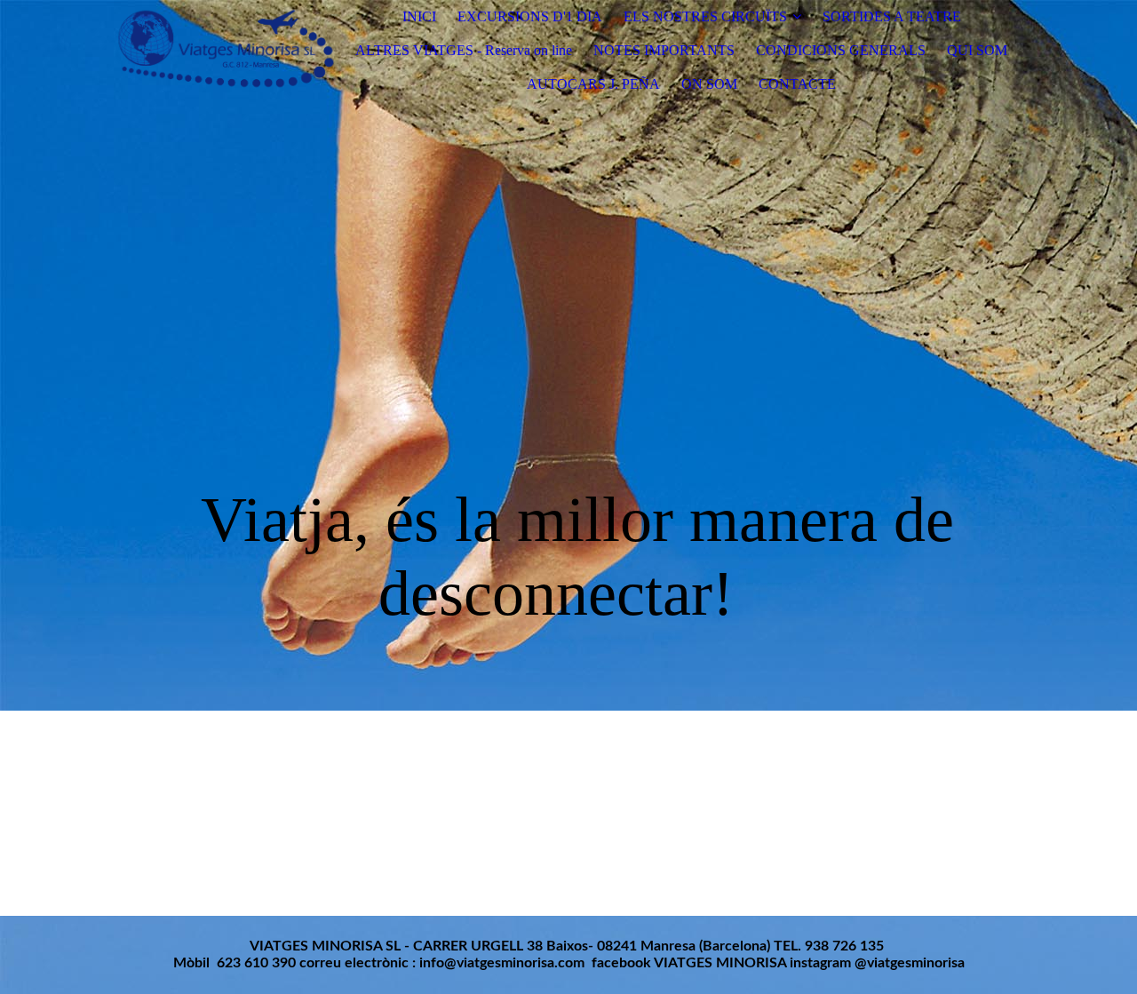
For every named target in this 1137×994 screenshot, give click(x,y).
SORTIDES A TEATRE (892, 16)
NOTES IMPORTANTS (664, 50)
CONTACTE (797, 83)
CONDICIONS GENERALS (841, 50)
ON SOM (709, 83)
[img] (225, 50)
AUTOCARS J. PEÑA (593, 83)
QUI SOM (977, 50)
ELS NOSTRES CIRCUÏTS (705, 16)
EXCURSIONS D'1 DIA (529, 16)
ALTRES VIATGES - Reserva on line (463, 50)
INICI (419, 16)
